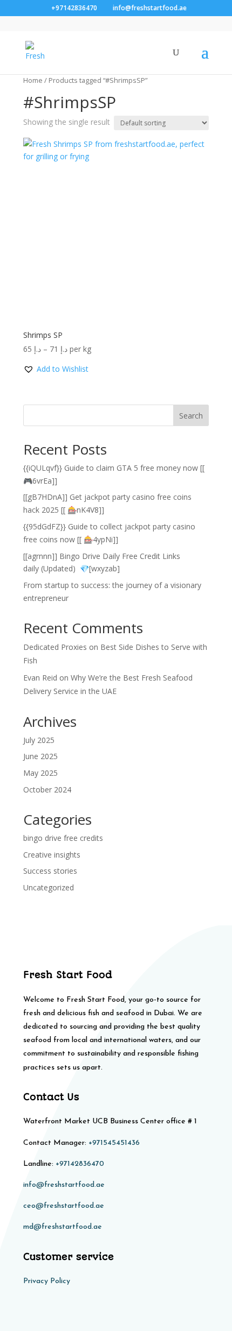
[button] (55, 369)
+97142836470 (80, 1164)
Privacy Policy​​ (46, 1281)
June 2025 (40, 756)
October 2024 (47, 789)
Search (191, 415)
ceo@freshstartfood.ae (63, 1206)
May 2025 (40, 773)
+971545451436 (114, 1143)
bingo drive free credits (63, 838)
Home (33, 80)
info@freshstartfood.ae (64, 1185)
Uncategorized (48, 887)
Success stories (50, 871)
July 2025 (38, 740)
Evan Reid (40, 677)
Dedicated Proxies (55, 647)
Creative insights (51, 854)
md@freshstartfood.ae (62, 1227)
